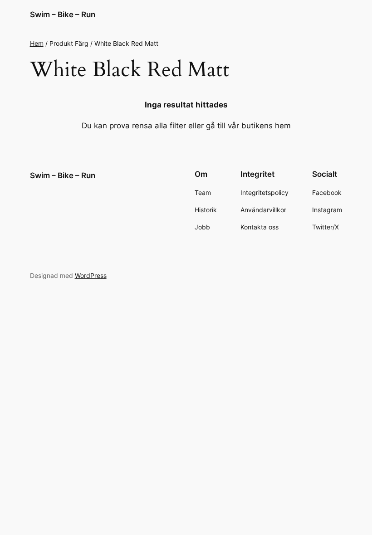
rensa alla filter (159, 125)
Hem (37, 43)
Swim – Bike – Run (62, 14)
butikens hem (266, 125)
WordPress (91, 275)
